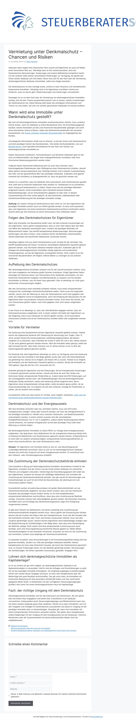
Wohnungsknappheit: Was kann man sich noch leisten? (30, 628)
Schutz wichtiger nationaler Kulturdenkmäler (43, 133)
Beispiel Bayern (15, 147)
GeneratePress (97, 717)
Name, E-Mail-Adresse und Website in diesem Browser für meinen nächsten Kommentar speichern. (48, 695)
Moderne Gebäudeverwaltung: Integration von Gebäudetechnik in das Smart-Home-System (43, 630)
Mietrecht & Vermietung (19, 626)
